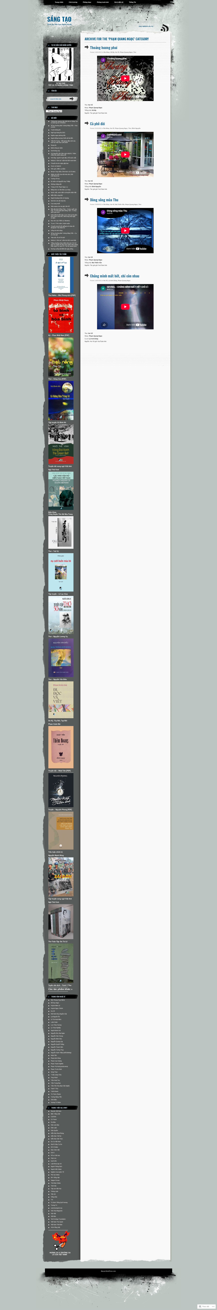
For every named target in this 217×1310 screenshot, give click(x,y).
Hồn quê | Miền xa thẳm (58, 169)
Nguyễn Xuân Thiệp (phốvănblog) (61, 1052)
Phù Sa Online (55, 1175)
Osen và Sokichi (56, 166)
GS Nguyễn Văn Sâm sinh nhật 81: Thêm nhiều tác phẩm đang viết (63, 154)
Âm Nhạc (107, 52)
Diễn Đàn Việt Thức (57, 1139)
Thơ (134, 52)
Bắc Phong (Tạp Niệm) (58, 1000)
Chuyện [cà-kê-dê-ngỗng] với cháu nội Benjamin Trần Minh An (62, 226)
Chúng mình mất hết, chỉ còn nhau (114, 275)
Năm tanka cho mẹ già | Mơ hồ (60, 206)
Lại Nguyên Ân (55, 1016)
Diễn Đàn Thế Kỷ (56, 1136)
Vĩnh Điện (54, 1099)
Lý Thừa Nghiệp (56, 1027)
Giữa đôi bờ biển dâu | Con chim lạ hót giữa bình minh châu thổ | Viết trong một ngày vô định (64, 216)
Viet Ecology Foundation (58, 1219)
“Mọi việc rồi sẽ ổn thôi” (58, 237)
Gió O (53, 1152)
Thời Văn (53, 1186)
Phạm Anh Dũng (56, 1058)
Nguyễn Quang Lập (57, 1041)
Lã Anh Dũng (112, 280)
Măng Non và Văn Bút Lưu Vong (60, 189)
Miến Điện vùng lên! (57, 195)
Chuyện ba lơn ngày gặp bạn (59, 163)
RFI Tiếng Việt (55, 1177)
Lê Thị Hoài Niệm (56, 1019)
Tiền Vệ (53, 1194)
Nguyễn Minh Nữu (56, 1039)
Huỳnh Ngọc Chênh (57, 1008)
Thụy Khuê (54, 1077)
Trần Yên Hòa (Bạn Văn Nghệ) (60, 1086)
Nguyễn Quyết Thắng (57, 1044)
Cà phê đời (97, 123)
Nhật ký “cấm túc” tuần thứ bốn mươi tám (63, 160)
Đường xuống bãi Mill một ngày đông (62, 249)
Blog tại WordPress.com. (108, 1271)
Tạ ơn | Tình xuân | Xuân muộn (60, 223)
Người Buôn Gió (56, 1030)
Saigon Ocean (55, 1180)
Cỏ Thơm (54, 1119)
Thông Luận (54, 1191)
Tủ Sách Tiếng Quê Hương (59, 1202)
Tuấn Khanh (54, 1091)
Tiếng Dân (54, 1197)
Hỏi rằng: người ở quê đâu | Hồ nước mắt (63, 158)
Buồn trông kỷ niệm (57, 148)
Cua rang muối (55, 203)
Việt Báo (53, 1216)
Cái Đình (53, 1116)
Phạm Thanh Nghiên (57, 1063)
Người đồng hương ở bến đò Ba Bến (62, 138)
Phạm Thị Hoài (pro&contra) (59, 1066)
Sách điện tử (118, 2)
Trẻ (52, 1199)
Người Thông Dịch (56, 1166)
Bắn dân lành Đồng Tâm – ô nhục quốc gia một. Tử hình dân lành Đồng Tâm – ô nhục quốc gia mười (64, 210)
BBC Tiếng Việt (55, 1114)
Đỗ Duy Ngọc (55, 1003)
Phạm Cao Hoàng (56, 1061)
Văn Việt (53, 1213)
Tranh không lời (55, 130)
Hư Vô (53, 1011)
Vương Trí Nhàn (56, 1102)
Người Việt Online (56, 1169)
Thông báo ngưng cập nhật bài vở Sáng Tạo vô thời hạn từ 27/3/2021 (64, 122)
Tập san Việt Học (56, 1188)
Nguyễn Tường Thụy (57, 1050)
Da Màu (53, 1122)
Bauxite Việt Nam (56, 1111)
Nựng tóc (54, 145)
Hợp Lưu (53, 1158)
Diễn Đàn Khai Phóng (57, 1133)
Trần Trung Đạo (56, 1083)
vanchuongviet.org (56, 1208)
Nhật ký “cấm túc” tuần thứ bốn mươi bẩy (63, 240)
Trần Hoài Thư (55, 1080)
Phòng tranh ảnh (103, 2)
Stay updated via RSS (146, 26)
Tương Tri (54, 1205)
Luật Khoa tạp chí (56, 1163)
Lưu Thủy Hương (56, 1025)
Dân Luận (54, 1127)
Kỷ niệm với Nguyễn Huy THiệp (60, 181)
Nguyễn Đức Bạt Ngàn (58, 1033)
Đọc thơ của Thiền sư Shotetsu (60, 220)
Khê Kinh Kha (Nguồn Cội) (59, 1014)
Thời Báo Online (56, 1183)
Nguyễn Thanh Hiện (57, 1047)
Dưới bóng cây (55, 150)
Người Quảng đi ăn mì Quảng (60, 198)
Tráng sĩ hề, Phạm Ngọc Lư (59, 187)
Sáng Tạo (59, 18)
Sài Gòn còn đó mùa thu (58, 201)
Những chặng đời (56, 184)
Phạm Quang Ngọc (126, 52)
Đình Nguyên (136, 128)
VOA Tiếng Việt (55, 1227)
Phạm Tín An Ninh (56, 1069)
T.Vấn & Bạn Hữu (56, 1075)
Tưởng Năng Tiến (56, 1097)
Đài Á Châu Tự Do (56, 1144)
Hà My (112, 52)
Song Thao (54, 1072)
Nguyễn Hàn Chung (57, 1036)
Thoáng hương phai (103, 47)
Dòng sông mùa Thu (104, 199)
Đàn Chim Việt (55, 1150)
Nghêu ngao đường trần (58, 135)
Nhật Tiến (54, 1055)
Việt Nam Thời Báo (56, 1224)
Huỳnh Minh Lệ (55, 1005)
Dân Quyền (54, 1130)
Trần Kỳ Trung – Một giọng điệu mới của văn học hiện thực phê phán (63, 141)
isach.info (54, 1161)
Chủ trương (73, 2)
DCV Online (54, 1147)
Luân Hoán (54, 1022)
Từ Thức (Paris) (56, 1094)
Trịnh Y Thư (54, 1088)
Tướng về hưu (55, 178)
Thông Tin (132, 2)
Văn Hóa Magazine (56, 1210)
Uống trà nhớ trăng (56, 230)
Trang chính (59, 2)
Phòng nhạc (87, 2)
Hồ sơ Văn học (55, 1155)
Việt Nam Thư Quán (57, 1222)
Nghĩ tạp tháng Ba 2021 (58, 132)
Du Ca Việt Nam (56, 1141)
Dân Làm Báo (55, 1125)
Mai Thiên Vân (119, 204)
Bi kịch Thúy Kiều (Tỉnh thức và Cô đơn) (63, 171)
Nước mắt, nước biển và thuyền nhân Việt (63, 192)
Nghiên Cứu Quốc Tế (57, 1172)
